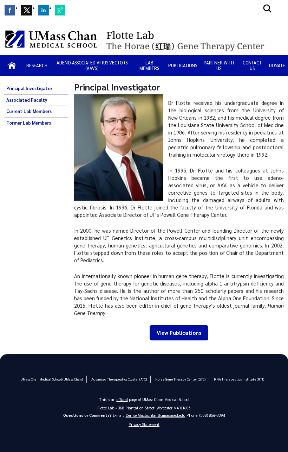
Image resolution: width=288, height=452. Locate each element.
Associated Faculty (26, 100)
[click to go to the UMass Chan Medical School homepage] (51, 39)
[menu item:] (10, 10)
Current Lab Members (29, 111)
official (122, 399)
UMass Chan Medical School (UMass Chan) (51, 379)
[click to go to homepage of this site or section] (193, 39)
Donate (277, 65)
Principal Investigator (29, 88)
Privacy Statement (144, 424)
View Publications (179, 332)
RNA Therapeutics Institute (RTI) (239, 379)
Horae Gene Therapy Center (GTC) (180, 379)
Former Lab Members (28, 123)
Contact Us (252, 65)
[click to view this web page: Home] (12, 65)
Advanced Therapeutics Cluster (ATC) (119, 379)
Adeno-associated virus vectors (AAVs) (92, 65)
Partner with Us (219, 65)
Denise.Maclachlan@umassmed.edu (155, 415)
